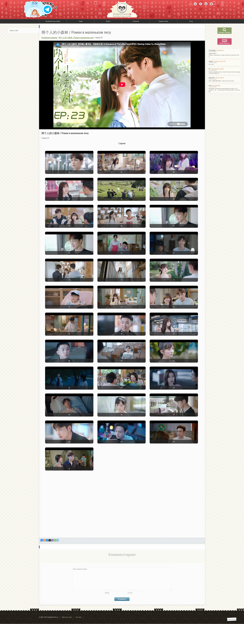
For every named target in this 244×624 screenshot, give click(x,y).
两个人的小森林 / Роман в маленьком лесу (76, 37)
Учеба (80, 21)
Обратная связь (67, 617)
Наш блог (78, 617)
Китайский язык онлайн (53, 21)
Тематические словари (217, 68)
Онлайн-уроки (220, 77)
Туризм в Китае (163, 21)
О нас (191, 21)
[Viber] (52, 540)
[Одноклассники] (44, 540)
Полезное (136, 21)
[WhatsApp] (55, 540)
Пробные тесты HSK (220, 61)
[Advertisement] (19, 56)
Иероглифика (216, 85)
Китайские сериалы (49, 37)
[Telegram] (58, 540)
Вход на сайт (14, 30)
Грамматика (220, 50)
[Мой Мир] (47, 540)
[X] (50, 540)
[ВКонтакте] (42, 540)
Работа (108, 21)
